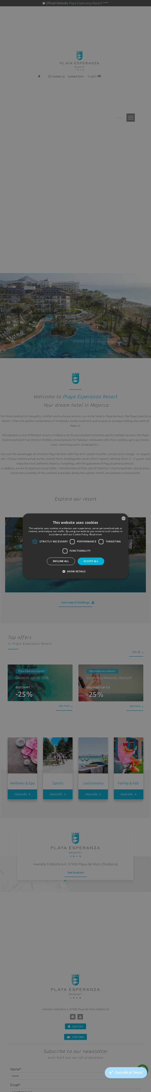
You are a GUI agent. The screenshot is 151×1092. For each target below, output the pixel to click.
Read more (95, 534)
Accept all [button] (91, 561)
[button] (75, 571)
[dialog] (75, 546)
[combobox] (123, 518)
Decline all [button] (61, 561)
